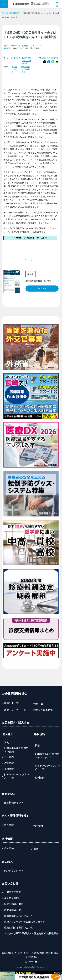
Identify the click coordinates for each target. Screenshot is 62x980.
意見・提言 (25, 66)
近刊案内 (9, 757)
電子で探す (40, 734)
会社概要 (9, 848)
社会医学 (14, 70)
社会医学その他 (26, 70)
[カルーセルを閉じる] (59, 973)
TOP (3, 13)
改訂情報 (9, 763)
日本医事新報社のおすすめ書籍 (16, 749)
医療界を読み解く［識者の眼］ (26, 60)
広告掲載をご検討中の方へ (18, 915)
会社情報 (7, 838)
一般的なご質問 (12, 892)
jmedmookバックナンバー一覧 (16, 776)
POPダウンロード (13, 870)
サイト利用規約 (31, 957)
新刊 (6, 742)
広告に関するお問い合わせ (18, 927)
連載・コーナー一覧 (15, 709)
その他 (14, 66)
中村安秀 (6, 48)
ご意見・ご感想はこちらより (30, 238)
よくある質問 (11, 898)
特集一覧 (38, 703)
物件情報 (38, 825)
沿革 (35, 849)
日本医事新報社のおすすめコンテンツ (47, 755)
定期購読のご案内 (13, 909)
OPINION (14, 58)
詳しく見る (42, 288)
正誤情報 (9, 769)
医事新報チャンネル (15, 802)
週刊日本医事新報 (43, 709)
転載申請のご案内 (13, 904)
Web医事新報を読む (13, 13)
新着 (37, 745)
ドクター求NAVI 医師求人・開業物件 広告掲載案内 (31, 933)
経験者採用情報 (7, 953)
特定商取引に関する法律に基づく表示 (45, 953)
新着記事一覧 (11, 703)
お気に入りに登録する (50, 58)
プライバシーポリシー (22, 953)
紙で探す (8, 734)
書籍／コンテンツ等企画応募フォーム (24, 921)
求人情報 (9, 825)
